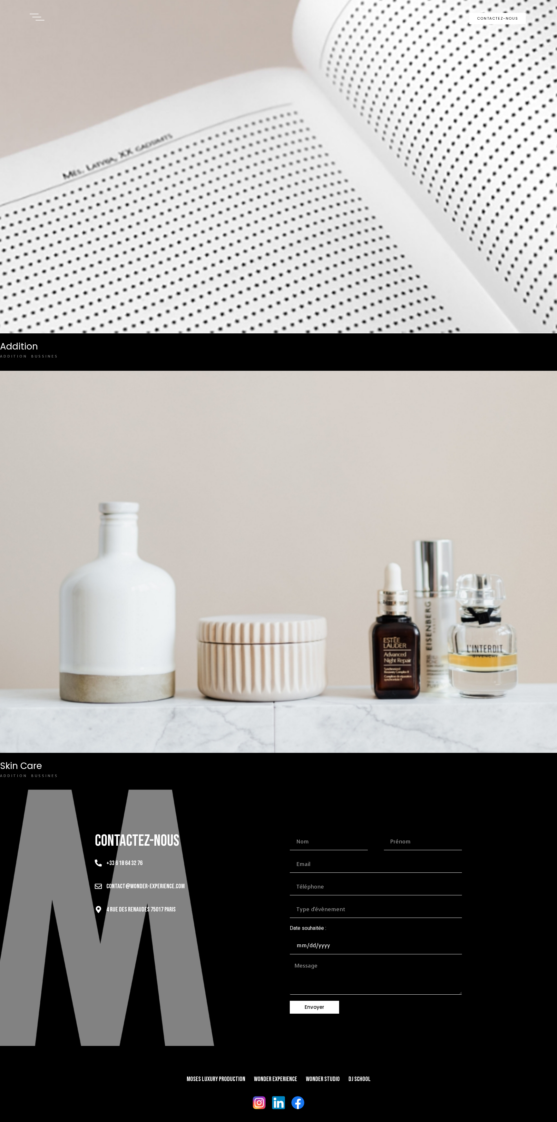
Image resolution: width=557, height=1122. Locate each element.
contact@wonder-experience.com (145, 886)
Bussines (44, 356)
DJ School (359, 1079)
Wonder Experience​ (275, 1079)
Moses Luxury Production (216, 1079)
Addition (19, 346)
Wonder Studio (323, 1079)
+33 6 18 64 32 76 (124, 863)
